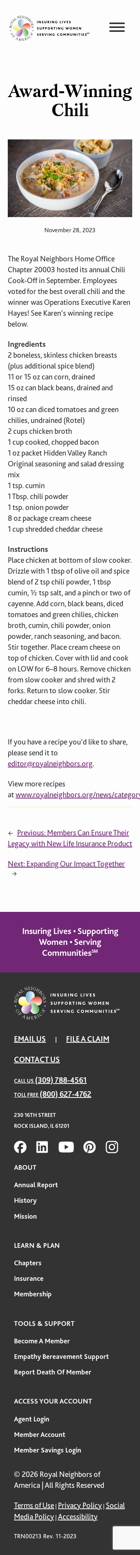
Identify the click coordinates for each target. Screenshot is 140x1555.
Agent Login (31, 1419)
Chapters (28, 1263)
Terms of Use (34, 1505)
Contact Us (37, 1059)
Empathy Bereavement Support (61, 1356)
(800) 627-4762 (65, 1094)
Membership (33, 1294)
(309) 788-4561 (61, 1080)
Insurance (29, 1278)
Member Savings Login (47, 1450)
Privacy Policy (80, 1505)
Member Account (39, 1434)
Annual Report (36, 1185)
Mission (25, 1216)
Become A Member (42, 1341)
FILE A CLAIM (87, 1039)
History (25, 1200)
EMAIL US (30, 1039)
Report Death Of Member (52, 1372)
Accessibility (78, 1516)
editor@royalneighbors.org (50, 763)
